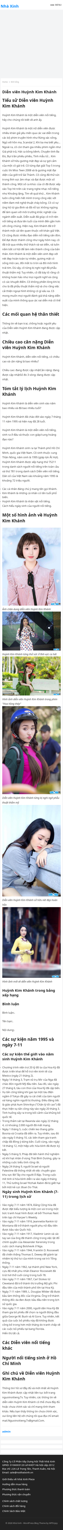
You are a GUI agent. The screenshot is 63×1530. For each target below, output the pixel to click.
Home (5, 82)
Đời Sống (15, 82)
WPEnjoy (53, 1523)
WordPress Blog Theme (34, 1523)
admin (6, 1431)
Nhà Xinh (10, 6)
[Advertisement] (31, 43)
